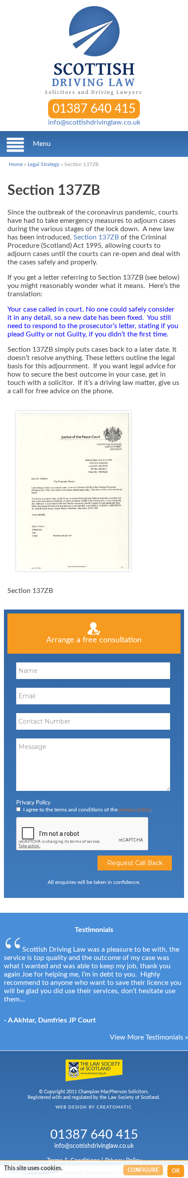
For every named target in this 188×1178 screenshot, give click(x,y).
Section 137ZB (96, 237)
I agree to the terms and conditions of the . (87, 809)
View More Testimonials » (149, 1037)
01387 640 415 (94, 109)
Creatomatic (114, 1107)
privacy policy (135, 809)
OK (176, 1171)
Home (16, 164)
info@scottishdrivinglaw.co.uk (94, 122)
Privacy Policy (33, 803)
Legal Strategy (43, 164)
